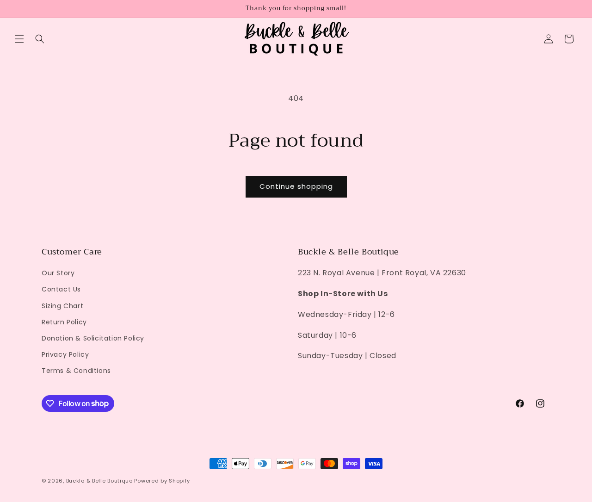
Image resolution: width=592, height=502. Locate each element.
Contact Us (61, 289)
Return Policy (64, 322)
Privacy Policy (65, 354)
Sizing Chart (62, 305)
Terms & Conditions (76, 370)
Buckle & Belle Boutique (99, 480)
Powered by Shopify (162, 480)
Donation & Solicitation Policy (93, 338)
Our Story (58, 273)
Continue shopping (296, 186)
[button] (19, 39)
